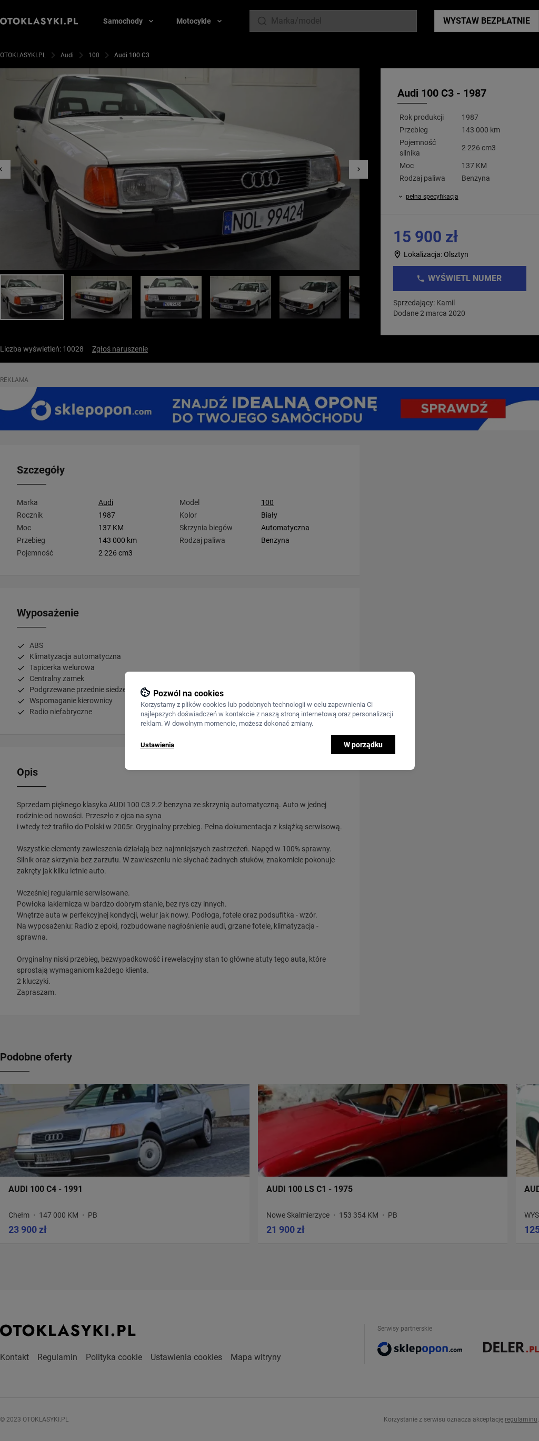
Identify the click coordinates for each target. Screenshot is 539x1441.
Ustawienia (157, 745)
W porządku (363, 744)
